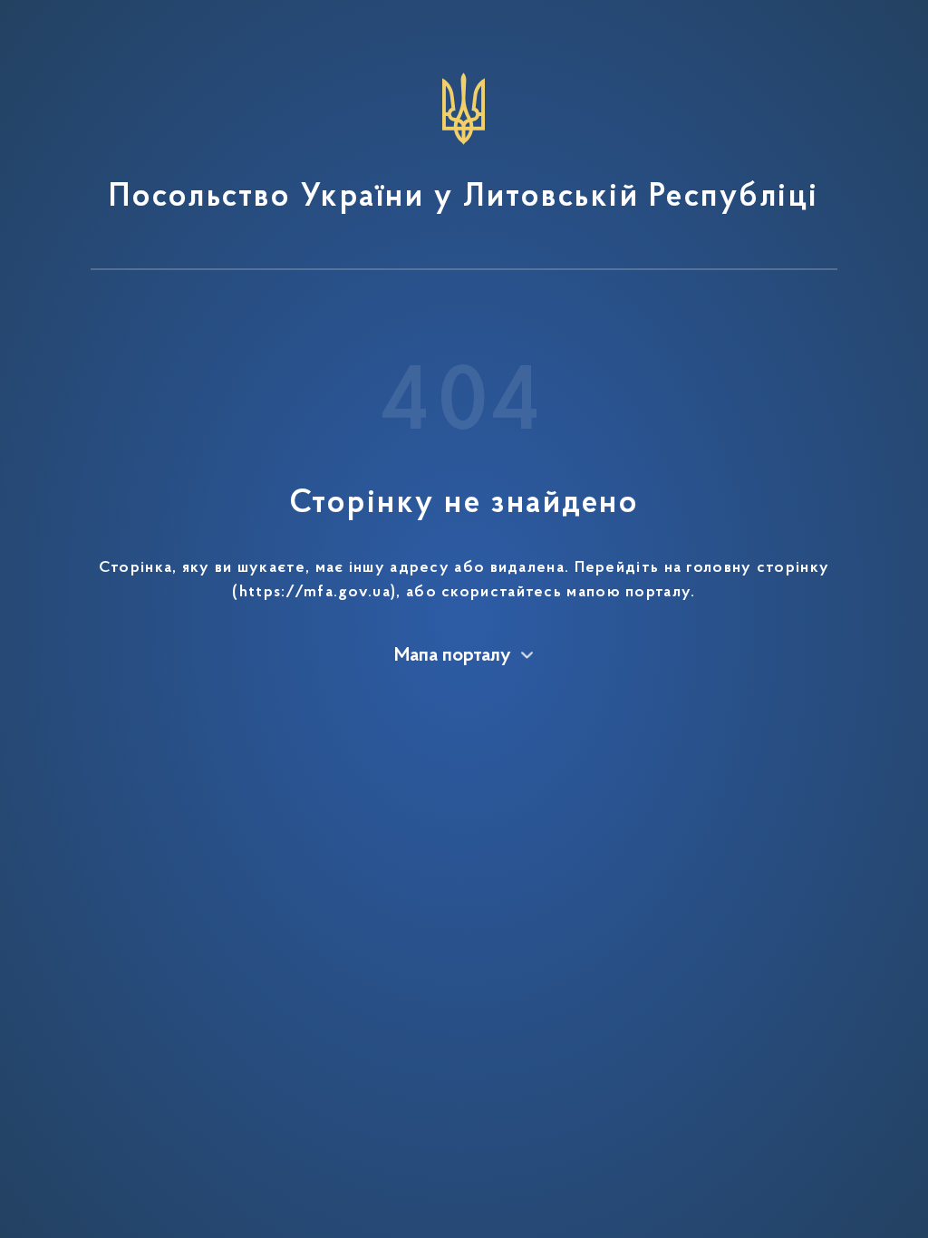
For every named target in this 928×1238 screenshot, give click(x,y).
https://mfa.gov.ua (315, 593)
